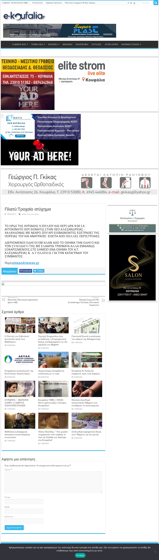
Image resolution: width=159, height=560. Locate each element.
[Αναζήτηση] (156, 2)
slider (24, 214)
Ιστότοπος (9, 516)
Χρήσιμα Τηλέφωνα (54, 3)
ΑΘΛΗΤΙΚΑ (67, 44)
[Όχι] (155, 551)
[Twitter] (131, 3)
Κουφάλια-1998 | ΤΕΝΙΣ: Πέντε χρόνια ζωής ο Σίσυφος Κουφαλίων (52, 403)
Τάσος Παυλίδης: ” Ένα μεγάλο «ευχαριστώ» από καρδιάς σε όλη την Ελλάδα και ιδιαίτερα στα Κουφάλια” (53, 435)
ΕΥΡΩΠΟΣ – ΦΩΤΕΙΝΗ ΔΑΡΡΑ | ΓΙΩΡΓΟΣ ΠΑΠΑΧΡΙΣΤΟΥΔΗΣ (16, 403)
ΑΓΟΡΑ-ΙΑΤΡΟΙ (111, 44)
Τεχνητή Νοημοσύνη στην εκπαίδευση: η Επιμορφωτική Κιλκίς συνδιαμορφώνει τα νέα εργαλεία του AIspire (52, 340)
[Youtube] (134, 3)
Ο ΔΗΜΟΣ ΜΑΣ (19, 44)
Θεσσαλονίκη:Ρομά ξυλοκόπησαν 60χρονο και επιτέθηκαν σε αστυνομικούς (85, 403)
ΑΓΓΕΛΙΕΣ (96, 44)
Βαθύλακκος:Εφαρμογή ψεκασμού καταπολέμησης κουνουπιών (17, 434)
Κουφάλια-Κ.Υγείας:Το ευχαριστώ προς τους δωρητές (86, 372)
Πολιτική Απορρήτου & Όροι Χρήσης (80, 3)
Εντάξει (80, 555)
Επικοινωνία (37, 3)
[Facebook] (128, 3)
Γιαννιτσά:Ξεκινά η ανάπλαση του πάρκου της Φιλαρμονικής (86, 337)
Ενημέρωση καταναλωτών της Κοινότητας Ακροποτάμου (19, 372)
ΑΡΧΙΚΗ (6, 44)
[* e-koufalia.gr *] (24, 15)
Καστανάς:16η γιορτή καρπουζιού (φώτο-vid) (23, 300)
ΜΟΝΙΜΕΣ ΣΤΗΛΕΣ (130, 44)
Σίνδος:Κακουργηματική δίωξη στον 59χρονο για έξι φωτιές (86, 433)
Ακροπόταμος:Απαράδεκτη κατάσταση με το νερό (51, 372)
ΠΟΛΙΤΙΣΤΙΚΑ (82, 44)
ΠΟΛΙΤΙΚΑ (52, 44)
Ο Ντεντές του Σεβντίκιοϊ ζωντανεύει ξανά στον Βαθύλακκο (17, 339)
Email (7, 507)
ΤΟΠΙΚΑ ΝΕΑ (37, 44)
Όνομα (7, 497)
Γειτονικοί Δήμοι (33, 214)
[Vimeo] (137, 3)
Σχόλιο (8, 469)
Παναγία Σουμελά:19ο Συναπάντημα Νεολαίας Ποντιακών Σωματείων (83, 301)
